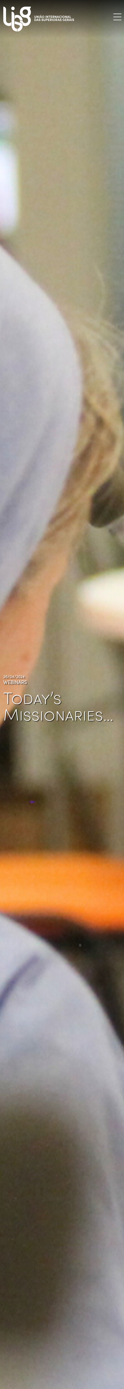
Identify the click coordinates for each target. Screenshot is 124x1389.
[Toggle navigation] (117, 17)
